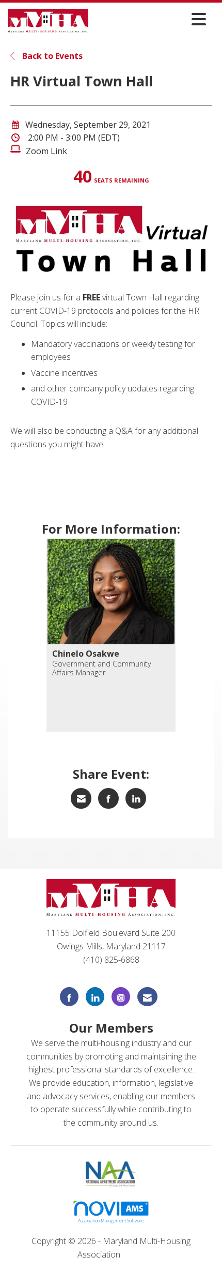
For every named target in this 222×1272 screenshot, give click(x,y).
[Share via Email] (81, 798)
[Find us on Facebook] (69, 996)
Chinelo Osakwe (85, 653)
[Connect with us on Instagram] (121, 996)
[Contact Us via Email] (147, 996)
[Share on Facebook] (108, 798)
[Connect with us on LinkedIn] (95, 996)
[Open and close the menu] (150, 19)
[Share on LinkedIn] (135, 798)
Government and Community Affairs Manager (101, 668)
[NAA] (111, 1173)
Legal (134, 1254)
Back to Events (51, 56)
